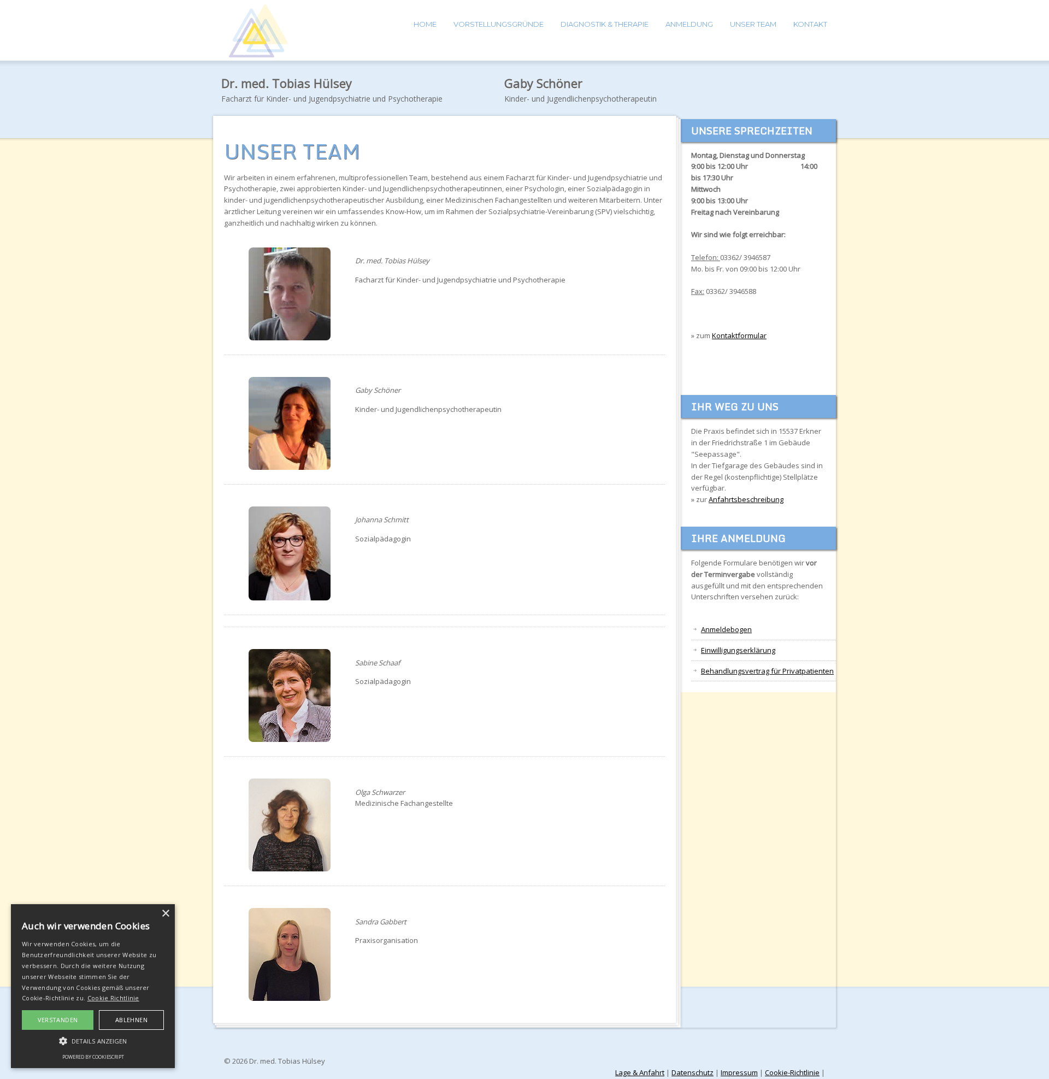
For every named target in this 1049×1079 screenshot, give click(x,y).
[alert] (93, 986)
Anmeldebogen (726, 629)
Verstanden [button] (58, 1020)
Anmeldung (689, 24)
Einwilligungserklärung (738, 650)
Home (425, 24)
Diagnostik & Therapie (605, 24)
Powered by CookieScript (93, 1056)
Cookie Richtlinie (113, 998)
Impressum (739, 1072)
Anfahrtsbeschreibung (746, 499)
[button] (93, 1040)
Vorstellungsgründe (498, 24)
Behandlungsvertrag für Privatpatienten (767, 671)
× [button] (165, 914)
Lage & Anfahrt (639, 1072)
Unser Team (753, 24)
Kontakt (810, 24)
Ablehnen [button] (131, 1020)
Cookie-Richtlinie (792, 1072)
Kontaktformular (739, 335)
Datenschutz (692, 1072)
